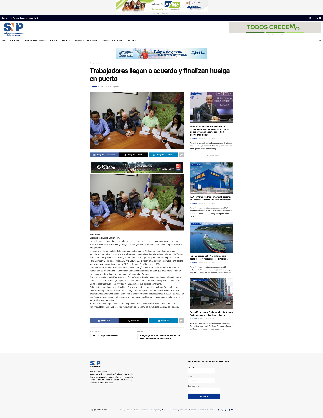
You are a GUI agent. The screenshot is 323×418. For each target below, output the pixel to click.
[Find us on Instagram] (313, 18)
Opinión (78, 41)
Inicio (4, 41)
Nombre (191, 367)
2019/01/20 (105, 86)
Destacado (196, 94)
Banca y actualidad (200, 280)
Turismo (130, 41)
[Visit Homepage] (13, 29)
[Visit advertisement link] (161, 6)
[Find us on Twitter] (310, 18)
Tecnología (91, 41)
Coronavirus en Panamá (10, 18)
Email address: (193, 386)
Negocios (65, 41)
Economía (14, 41)
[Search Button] (320, 40)
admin (94, 86)
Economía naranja (26, 18)
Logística (52, 41)
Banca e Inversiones (34, 41)
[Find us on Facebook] (306, 18)
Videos (104, 41)
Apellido (191, 376)
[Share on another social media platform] (181, 154)
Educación (117, 41)
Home (92, 63)
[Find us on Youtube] (320, 18)
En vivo (36, 18)
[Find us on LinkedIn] (317, 18)
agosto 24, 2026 (205, 138)
